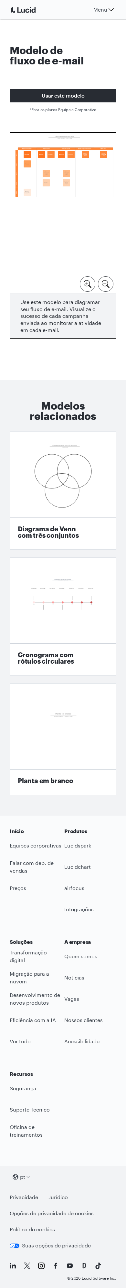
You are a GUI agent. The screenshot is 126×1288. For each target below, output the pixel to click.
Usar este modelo (63, 95)
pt (22, 1177)
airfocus (74, 888)
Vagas (71, 999)
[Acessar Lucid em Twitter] (27, 1266)
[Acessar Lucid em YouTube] (70, 1266)
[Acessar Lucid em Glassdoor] (84, 1266)
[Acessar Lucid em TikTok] (98, 1266)
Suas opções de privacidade (56, 1245)
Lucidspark (77, 845)
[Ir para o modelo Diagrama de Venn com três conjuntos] (63, 490)
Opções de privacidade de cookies (52, 1213)
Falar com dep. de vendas (32, 867)
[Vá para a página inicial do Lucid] (31, 9)
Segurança (23, 1088)
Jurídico (58, 1197)
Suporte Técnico (30, 1109)
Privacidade (24, 1197)
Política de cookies (32, 1229)
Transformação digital (28, 956)
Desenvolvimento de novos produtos (35, 999)
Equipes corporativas (35, 845)
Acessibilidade (82, 1041)
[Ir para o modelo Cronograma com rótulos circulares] (63, 616)
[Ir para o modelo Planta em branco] (63, 739)
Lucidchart (77, 867)
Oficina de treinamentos (26, 1131)
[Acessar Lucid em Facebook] (55, 1266)
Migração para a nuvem (29, 977)
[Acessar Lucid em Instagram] (41, 1266)
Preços (18, 888)
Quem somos (80, 956)
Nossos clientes (83, 1020)
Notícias (74, 977)
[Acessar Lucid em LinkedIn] (13, 1266)
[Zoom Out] (105, 283)
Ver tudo (20, 1041)
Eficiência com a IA (33, 1020)
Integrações (79, 909)
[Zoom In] (87, 283)
